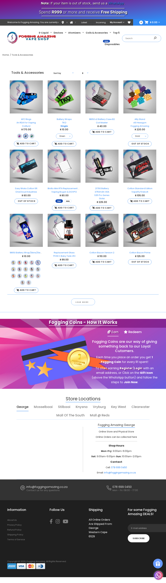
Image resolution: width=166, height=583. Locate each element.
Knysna (82, 407)
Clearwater (140, 407)
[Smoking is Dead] (38, 275)
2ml (59, 201)
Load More (82, 302)
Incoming (101, 22)
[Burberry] (22, 282)
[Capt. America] (38, 262)
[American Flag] (31, 275)
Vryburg (99, 407)
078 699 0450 (119, 467)
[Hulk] (25, 275)
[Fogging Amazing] (31, 43)
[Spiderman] (25, 262)
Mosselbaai (43, 407)
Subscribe (139, 538)
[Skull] (38, 269)
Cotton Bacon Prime (139, 252)
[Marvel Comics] (19, 269)
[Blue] (25, 135)
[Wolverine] (13, 262)
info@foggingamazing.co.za (120, 472)
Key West (118, 407)
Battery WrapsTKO (64, 123)
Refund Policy (14, 529)
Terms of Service (16, 539)
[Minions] (13, 269)
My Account (116, 22)
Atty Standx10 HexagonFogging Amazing (139, 123)
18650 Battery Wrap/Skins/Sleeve (27, 252)
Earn (115, 332)
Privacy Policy (14, 524)
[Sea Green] (31, 135)
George (23, 407)
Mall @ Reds (100, 415)
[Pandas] (28, 282)
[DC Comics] (25, 269)
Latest (84, 22)
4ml (68, 201)
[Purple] (19, 135)
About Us (12, 520)
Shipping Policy (15, 534)
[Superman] (31, 262)
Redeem (135, 332)
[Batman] (19, 275)
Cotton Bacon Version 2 (101, 252)
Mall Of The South (70, 415)
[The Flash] (19, 262)
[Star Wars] (31, 269)
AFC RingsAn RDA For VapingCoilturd (26, 123)
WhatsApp (116, 3)
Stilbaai (64, 407)
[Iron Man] (13, 275)
